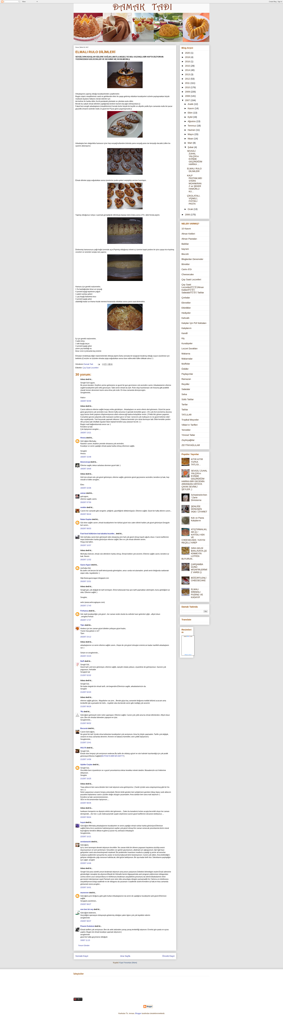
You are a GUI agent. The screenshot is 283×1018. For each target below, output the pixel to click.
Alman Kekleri (188, 233)
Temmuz (192, 125)
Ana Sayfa (125, 956)
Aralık (191, 104)
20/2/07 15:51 (85, 581)
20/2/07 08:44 (85, 514)
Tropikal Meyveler (190, 420)
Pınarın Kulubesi (87, 926)
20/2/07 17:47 (85, 620)
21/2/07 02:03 (85, 692)
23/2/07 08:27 (85, 904)
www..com (188, 636)
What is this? (188, 654)
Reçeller (185, 384)
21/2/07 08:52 (85, 723)
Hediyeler (186, 313)
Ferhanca (84, 611)
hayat (82, 822)
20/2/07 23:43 (85, 656)
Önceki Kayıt (168, 956)
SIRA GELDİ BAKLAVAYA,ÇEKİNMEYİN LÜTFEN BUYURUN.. (194, 553)
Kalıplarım (186, 328)
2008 (188, 96)
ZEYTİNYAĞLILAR (191, 445)
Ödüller (185, 369)
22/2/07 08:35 (85, 803)
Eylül (190, 117)
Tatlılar (185, 409)
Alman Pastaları (189, 239)
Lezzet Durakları (190, 348)
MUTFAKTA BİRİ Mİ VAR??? (112, 756)
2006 (188, 214)
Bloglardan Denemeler (192, 259)
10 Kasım (186, 228)
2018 (188, 57)
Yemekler (186, 430)
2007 (188, 100)
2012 (188, 79)
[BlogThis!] (105, 364)
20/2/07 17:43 (85, 606)
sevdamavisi (85, 842)
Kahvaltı (185, 318)
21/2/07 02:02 (85, 675)
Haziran (192, 130)
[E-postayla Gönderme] (98, 364)
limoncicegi (85, 462)
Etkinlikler (186, 308)
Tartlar (185, 404)
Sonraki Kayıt (81, 956)
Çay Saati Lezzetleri (90, 368)
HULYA (83, 748)
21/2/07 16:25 (85, 779)
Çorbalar (186, 297)
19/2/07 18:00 (85, 469)
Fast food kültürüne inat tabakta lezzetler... (98, 534)
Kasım (191, 108)
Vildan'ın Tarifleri (190, 425)
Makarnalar (187, 358)
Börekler (186, 264)
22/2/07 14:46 (85, 863)
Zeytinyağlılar (188, 440)
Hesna (83, 438)
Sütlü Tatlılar (188, 399)
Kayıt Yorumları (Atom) (128, 963)
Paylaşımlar (187, 374)
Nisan (191, 138)
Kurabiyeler (187, 343)
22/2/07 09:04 (85, 817)
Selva (184, 394)
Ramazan (186, 379)
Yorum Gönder (84, 945)
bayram (185, 249)
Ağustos (192, 121)
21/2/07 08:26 (85, 706)
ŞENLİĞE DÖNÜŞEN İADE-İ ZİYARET (199, 509)
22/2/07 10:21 (85, 836)
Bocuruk (84, 728)
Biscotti (185, 254)
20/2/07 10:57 (85, 545)
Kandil (184, 333)
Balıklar (185, 244)
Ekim (190, 112)
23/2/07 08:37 (85, 921)
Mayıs (191, 134)
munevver (84, 893)
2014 (188, 70)
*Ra (81, 712)
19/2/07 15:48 (85, 457)
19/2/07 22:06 (85, 488)
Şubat (191, 147)
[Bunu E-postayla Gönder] (103, 364)
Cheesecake (188, 274)
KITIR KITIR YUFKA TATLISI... (197, 462)
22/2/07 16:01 (85, 887)
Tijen (82, 625)
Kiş (183, 338)
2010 (188, 87)
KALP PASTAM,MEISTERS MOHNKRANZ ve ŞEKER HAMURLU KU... (194, 183)
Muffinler (186, 364)
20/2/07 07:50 (85, 502)
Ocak (191, 209)
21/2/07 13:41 (85, 742)
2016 (188, 61)
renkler (83, 507)
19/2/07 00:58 (85, 401)
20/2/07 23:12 (85, 637)
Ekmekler (186, 303)
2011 (187, 83)
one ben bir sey (86, 909)
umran (83, 493)
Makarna (186, 353)
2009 (188, 91)
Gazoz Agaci (85, 565)
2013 (188, 74)
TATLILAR (186, 414)
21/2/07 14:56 (85, 759)
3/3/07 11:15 (85, 940)
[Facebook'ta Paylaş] (109, 364)
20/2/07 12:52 (85, 560)
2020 (188, 53)
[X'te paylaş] (107, 364)
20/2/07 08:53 (85, 528)
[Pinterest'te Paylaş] (111, 364)
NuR (82, 661)
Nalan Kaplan (86, 519)
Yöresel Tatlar (188, 435)
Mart (190, 143)
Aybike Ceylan (86, 764)
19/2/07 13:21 (85, 433)
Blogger (138, 1013)
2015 (188, 66)
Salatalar (186, 389)
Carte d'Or (187, 269)
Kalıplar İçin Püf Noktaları (194, 323)
